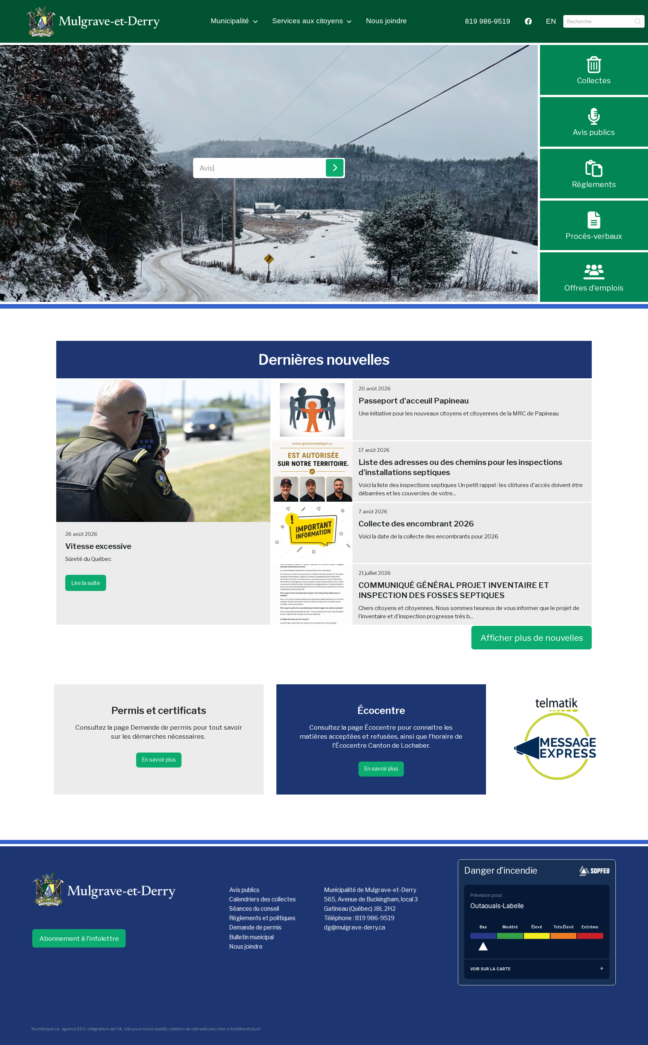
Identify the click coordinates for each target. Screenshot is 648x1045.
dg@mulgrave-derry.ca (354, 927)
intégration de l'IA (104, 1029)
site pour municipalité (145, 1029)
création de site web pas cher (197, 1029)
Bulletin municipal (251, 937)
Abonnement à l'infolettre (79, 938)
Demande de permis (255, 927)
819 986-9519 (487, 21)
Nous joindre (386, 21)
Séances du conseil (254, 908)
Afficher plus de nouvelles (531, 638)
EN (551, 21)
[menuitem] (488, 21)
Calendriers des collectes (262, 899)
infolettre (236, 1029)
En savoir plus (159, 760)
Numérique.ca (45, 1029)
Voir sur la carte (490, 969)
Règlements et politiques (262, 918)
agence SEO (74, 1029)
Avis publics (244, 890)
